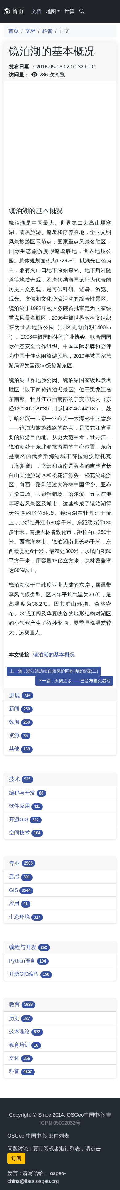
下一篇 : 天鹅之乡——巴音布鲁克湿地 (74, 680)
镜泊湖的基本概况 (54, 654)
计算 (69, 11)
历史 (19, 1018)
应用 (18, 903)
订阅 (16, 1158)
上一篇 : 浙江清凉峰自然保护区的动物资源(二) (54, 671)
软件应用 (24, 806)
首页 (17, 11)
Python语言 (27, 961)
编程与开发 (26, 793)
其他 (19, 748)
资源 (18, 735)
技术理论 (24, 1031)
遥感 (19, 876)
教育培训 (23, 1045)
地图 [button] (51, 11)
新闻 (19, 709)
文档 (36, 11)
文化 (19, 1058)
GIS (19, 890)
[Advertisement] (60, 146)
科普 (47, 31)
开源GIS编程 (29, 974)
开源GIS (24, 819)
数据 (19, 722)
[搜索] (82, 11)
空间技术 (24, 833)
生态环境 (24, 917)
